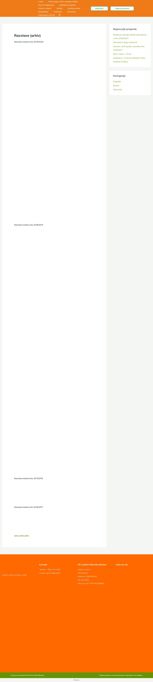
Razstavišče (43, 12)
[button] (60, 15)
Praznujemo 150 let (46, 15)
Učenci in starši (44, 8)
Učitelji (59, 8)
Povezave (71, 12)
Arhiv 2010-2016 (21, 536)
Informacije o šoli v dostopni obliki (63, 2)
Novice (116, 86)
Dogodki (117, 81)
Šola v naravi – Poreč (122, 54)
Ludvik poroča (74, 8)
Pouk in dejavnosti (46, 5)
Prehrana (58, 12)
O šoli (40, 2)
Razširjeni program (67, 5)
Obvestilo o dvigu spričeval (125, 42)
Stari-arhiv (117, 90)
